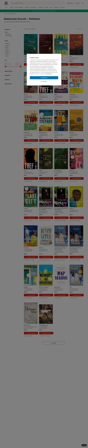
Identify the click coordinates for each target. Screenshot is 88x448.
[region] (44, 69)
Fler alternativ (44, 81)
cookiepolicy (49, 74)
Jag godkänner (44, 77)
